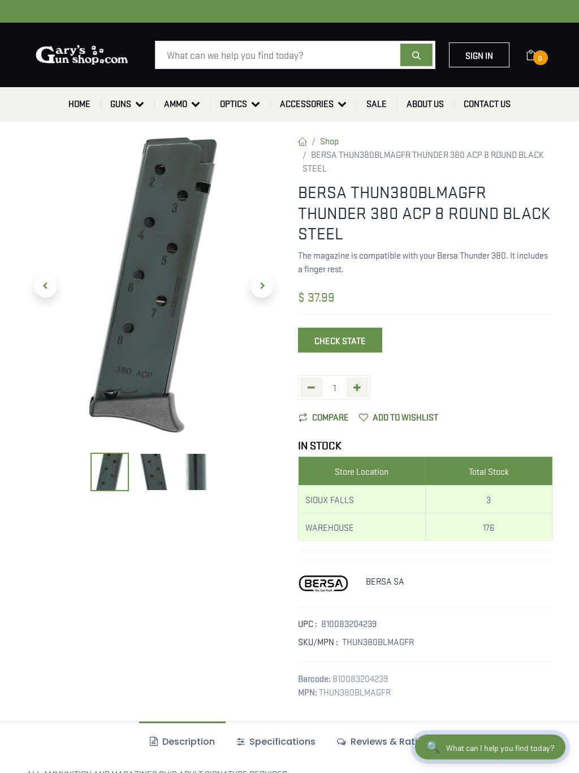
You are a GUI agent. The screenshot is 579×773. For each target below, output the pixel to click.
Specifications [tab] (281, 741)
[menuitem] (79, 103)
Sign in (479, 55)
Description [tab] (187, 741)
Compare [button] (330, 416)
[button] (46, 286)
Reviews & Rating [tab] (388, 741)
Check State (340, 340)
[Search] (416, 55)
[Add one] (358, 387)
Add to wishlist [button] (405, 416)
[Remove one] (311, 387)
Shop (329, 140)
